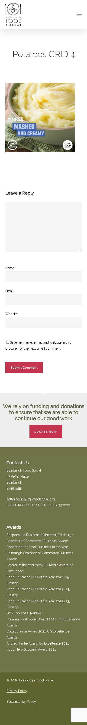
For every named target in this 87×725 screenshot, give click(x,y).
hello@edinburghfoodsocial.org (30, 499)
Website (11, 314)
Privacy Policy (16, 691)
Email (10, 291)
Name (10, 268)
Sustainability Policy (21, 701)
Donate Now (45, 431)
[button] (79, 14)
